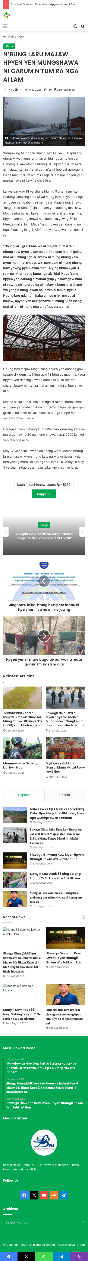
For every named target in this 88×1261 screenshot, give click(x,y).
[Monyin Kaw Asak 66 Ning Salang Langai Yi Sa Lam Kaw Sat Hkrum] (15, 880)
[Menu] (5, 26)
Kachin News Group (71, 1244)
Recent (64, 795)
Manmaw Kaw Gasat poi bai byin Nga (22, 765)
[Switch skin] (75, 26)
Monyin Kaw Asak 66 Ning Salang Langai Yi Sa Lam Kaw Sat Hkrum (44, 536)
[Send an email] (16, 89)
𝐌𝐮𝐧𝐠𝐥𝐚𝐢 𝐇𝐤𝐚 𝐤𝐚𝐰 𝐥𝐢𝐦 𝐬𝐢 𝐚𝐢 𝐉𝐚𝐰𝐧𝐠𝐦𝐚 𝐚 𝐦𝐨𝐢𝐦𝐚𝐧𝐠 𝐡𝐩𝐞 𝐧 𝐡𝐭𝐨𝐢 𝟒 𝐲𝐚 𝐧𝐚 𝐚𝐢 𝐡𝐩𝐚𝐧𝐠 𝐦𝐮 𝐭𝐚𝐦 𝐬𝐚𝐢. (56, 897)
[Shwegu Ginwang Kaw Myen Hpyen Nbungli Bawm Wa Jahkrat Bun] (15, 860)
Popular (24, 795)
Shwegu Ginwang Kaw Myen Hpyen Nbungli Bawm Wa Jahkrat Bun (57, 856)
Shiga (20, 37)
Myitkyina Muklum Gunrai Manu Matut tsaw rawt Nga (65, 767)
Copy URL (44, 494)
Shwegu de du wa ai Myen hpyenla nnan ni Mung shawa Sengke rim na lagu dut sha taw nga (65, 719)
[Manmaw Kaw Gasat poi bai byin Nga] (22, 748)
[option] (44, 531)
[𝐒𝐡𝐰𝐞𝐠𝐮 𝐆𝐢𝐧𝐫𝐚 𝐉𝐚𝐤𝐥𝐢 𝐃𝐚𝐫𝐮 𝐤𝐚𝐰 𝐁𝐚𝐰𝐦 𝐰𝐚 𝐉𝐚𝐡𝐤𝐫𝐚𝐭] (15, 835)
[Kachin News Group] (20, 15)
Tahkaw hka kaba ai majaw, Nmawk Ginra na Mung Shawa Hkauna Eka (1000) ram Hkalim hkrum (22, 719)
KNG (11, 89)
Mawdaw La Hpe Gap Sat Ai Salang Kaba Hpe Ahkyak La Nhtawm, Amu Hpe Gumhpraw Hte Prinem (57, 813)
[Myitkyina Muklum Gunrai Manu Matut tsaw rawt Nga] (65, 748)
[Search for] (83, 26)
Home (10, 37)
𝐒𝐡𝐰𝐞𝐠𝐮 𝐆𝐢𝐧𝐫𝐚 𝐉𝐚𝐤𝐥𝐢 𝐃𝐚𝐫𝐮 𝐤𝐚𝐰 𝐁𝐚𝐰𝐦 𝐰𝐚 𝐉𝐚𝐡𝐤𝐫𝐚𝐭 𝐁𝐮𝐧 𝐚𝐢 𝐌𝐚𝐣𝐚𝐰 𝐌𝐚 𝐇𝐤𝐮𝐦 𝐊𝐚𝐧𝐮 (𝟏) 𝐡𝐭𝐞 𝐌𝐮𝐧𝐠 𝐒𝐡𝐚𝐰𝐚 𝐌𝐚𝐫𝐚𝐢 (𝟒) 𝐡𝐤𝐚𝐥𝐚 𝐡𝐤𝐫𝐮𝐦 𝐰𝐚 (56, 836)
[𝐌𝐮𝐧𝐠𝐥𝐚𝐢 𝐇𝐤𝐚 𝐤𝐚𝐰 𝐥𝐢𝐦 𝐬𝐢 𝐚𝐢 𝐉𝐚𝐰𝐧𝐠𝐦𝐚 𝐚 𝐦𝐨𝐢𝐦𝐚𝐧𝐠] (15, 899)
